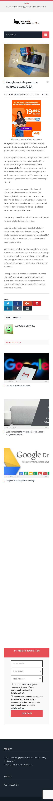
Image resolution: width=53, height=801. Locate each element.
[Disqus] (26, 526)
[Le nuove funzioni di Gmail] (26, 368)
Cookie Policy (9, 761)
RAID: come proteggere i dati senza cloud (26, 6)
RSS (5, 785)
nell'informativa (17, 708)
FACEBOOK (13, 785)
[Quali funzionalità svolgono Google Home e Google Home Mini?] (26, 414)
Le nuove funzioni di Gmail (18, 385)
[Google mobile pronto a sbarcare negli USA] (26, 76)
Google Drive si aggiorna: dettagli (20, 480)
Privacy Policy (27, 684)
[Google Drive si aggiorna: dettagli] (26, 463)
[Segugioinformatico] (26, 22)
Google (45, 94)
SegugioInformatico (15, 94)
